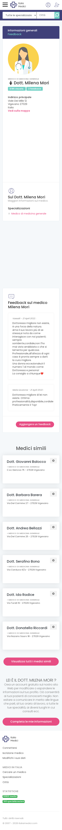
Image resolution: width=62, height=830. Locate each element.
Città (6, 782)
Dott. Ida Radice (20, 594)
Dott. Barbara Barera (24, 494)
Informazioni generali (22, 30)
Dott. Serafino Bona (23, 561)
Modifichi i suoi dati (14, 758)
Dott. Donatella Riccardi (27, 627)
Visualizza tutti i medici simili (31, 661)
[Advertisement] (31, 146)
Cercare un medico (14, 772)
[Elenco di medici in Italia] (24, 4)
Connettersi (10, 748)
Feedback (15, 34)
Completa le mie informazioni (31, 722)
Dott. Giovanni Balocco (26, 461)
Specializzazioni (12, 777)
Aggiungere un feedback (35, 424)
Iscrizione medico (13, 753)
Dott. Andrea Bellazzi (24, 528)
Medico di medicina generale (28, 213)
